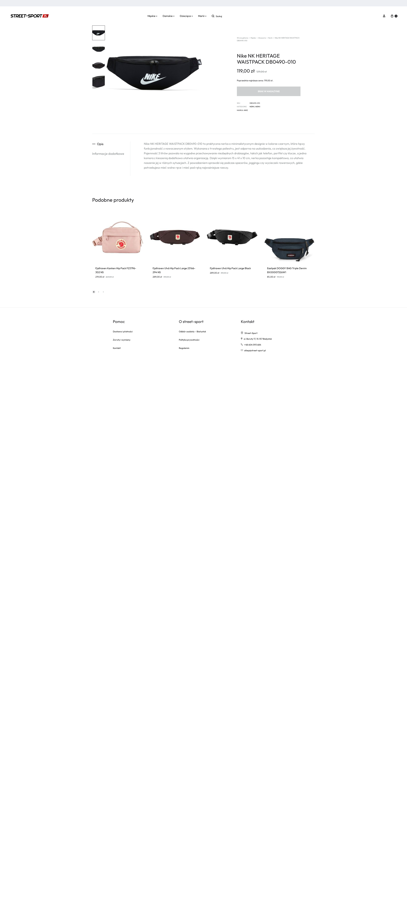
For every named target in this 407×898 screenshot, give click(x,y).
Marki (201, 15)
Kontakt (117, 348)
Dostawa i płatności (123, 331)
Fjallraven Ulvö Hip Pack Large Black (230, 268)
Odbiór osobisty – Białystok (192, 331)
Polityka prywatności (189, 339)
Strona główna (242, 38)
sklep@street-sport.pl (255, 350)
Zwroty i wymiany (121, 339)
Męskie (151, 15)
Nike (246, 110)
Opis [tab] (100, 144)
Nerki (270, 38)
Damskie (168, 15)
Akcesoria (262, 38)
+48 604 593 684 (252, 344)
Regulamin (184, 348)
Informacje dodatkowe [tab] (108, 154)
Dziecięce (185, 15)
